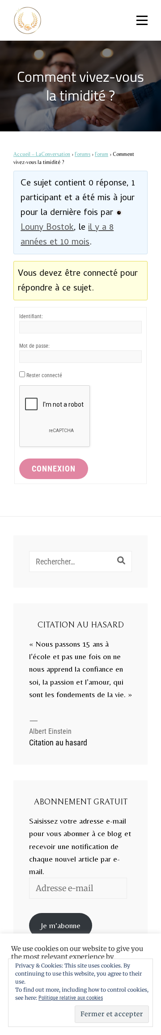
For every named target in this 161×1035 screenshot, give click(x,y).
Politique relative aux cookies (70, 998)
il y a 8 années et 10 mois (67, 235)
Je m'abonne (60, 925)
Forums (82, 154)
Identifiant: (31, 316)
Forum (101, 154)
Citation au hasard (58, 742)
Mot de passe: (34, 346)
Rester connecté (44, 375)
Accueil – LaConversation (41, 154)
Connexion (54, 468)
